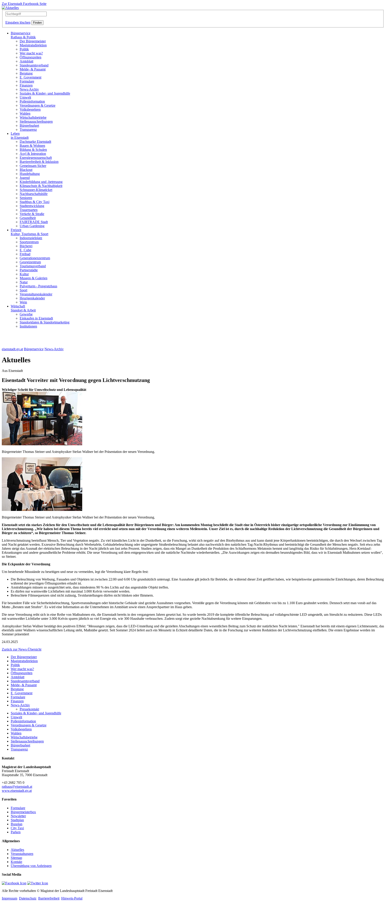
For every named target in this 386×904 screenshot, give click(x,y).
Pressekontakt (29, 709)
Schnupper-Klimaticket (36, 190)
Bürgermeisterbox (23, 812)
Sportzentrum (29, 242)
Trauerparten (29, 210)
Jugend (25, 178)
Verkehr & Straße (32, 214)
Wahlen (25, 113)
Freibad (25, 254)
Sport (23, 290)
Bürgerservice (23, 35)
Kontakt (16, 862)
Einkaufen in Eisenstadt (36, 318)
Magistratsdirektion (33, 45)
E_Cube (25, 250)
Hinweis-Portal (71, 898)
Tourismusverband (33, 266)
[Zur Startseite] (10, 8)
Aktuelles (17, 850)
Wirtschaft (23, 308)
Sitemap (16, 858)
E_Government (30, 77)
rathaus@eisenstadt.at (17, 786)
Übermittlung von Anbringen (31, 866)
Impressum (9, 898)
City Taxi (17, 828)
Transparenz (28, 129)
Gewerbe (26, 314)
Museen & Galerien (33, 278)
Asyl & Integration (33, 154)
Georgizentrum (30, 262)
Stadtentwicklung (32, 206)
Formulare (27, 81)
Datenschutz (27, 898)
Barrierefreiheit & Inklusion (39, 162)
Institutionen (28, 326)
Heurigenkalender (32, 298)
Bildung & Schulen (33, 149)
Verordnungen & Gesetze (37, 105)
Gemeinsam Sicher (33, 166)
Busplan (16, 824)
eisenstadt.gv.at (12, 349)
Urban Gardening (32, 226)
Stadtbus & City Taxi (34, 202)
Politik (24, 49)
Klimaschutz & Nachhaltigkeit (41, 186)
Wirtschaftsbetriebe (33, 117)
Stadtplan (17, 820)
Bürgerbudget (29, 125)
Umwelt (25, 97)
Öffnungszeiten (30, 57)
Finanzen (26, 85)
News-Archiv (29, 89)
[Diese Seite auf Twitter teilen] (37, 883)
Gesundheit (28, 218)
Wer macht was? (31, 53)
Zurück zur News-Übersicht (21, 649)
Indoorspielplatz (31, 238)
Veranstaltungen (22, 854)
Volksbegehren (30, 109)
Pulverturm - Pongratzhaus (38, 286)
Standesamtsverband (34, 65)
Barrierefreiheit (48, 898)
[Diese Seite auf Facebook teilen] (14, 883)
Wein (23, 302)
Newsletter (18, 816)
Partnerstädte (29, 270)
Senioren (26, 198)
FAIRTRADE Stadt (34, 222)
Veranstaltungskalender (36, 294)
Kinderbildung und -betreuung (41, 182)
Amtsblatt (26, 61)
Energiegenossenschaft (36, 158)
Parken (16, 832)
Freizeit (29, 232)
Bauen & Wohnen (32, 145)
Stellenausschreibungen (36, 121)
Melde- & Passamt (33, 69)
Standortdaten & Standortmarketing (44, 322)
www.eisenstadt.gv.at (17, 790)
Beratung (26, 73)
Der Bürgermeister (33, 41)
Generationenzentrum (35, 258)
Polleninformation (32, 101)
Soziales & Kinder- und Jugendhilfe (45, 93)
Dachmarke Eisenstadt (35, 141)
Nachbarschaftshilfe (34, 194)
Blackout (26, 170)
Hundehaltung (30, 174)
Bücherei (26, 246)
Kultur (24, 274)
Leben (20, 135)
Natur (24, 282)
